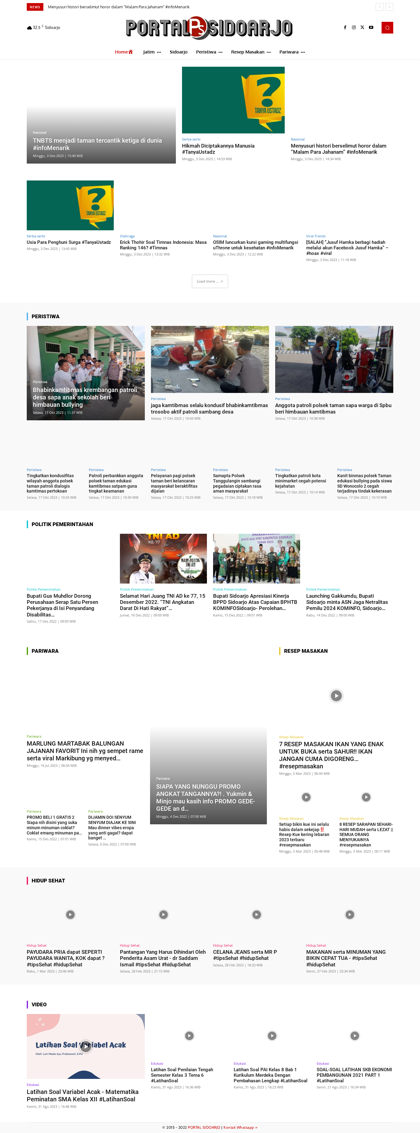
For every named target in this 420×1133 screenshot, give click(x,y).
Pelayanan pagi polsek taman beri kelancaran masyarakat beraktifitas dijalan (174, 483)
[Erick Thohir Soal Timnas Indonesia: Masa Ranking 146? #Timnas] (163, 205)
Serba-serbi (191, 139)
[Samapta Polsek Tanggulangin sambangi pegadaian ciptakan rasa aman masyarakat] (241, 446)
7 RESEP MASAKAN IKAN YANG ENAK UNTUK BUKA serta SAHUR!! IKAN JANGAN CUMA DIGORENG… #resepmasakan (331, 755)
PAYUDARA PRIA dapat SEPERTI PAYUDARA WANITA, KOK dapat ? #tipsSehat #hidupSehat (66, 958)
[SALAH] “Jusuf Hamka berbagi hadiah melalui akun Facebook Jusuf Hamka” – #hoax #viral (347, 248)
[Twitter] (362, 27)
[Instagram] (354, 27)
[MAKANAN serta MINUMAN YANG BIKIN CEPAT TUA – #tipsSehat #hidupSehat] (349, 915)
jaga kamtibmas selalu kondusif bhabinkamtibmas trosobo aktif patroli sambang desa (209, 408)
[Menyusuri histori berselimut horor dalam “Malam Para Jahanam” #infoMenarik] (342, 100)
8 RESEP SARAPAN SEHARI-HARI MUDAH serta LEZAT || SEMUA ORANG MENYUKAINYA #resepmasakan (366, 834)
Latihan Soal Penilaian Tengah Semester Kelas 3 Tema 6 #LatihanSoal (182, 1075)
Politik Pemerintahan (44, 589)
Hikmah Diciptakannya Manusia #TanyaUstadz (218, 149)
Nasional (39, 133)
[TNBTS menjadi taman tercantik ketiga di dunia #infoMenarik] (101, 115)
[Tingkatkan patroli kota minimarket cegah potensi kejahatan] (303, 446)
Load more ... (208, 281)
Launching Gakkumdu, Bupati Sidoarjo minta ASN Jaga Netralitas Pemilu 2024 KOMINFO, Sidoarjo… (347, 602)
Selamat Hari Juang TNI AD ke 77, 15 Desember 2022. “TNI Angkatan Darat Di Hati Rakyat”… (162, 602)
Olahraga (127, 236)
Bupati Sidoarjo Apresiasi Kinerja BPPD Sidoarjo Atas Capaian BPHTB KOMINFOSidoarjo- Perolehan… (255, 602)
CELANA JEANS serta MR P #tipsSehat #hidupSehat (245, 955)
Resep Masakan (291, 737)
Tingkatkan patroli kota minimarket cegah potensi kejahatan (300, 481)
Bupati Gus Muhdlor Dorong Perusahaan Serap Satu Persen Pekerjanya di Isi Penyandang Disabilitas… (62, 605)
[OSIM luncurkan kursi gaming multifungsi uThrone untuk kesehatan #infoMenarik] (256, 205)
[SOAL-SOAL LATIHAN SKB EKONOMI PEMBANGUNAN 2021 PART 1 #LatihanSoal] (355, 1036)
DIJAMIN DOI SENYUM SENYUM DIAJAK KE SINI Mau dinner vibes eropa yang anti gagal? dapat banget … (112, 827)
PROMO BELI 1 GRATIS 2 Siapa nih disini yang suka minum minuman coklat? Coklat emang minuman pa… (54, 825)
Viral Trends (316, 236)
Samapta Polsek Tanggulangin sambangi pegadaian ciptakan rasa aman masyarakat (237, 483)
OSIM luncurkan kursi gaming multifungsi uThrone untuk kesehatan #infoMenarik (255, 245)
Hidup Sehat (36, 945)
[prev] (379, 7)
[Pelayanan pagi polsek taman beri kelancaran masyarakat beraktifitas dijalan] (179, 446)
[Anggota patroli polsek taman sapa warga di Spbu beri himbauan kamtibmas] (334, 359)
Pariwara (34, 736)
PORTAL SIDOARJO (204, 1127)
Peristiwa (40, 382)
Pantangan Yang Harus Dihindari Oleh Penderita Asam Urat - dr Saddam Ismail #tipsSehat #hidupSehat (163, 958)
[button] (387, 28)
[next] (389, 7)
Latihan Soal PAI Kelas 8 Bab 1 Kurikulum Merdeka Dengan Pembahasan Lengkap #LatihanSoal (270, 1075)
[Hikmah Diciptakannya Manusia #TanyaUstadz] (233, 100)
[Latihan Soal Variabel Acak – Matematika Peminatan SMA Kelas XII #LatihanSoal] (86, 1046)
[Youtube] (371, 27)
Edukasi (33, 1084)
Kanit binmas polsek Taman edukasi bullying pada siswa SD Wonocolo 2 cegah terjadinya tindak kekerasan (364, 483)
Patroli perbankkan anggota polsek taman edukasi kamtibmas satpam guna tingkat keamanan (116, 483)
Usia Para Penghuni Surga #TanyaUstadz (88, 6)
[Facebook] (345, 27)
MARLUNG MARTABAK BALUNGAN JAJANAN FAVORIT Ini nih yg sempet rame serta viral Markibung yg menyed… (85, 751)
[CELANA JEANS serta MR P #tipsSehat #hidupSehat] (256, 915)
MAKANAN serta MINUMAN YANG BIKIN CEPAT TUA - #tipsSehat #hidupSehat (346, 958)
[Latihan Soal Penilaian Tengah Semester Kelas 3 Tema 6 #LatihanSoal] (189, 1036)
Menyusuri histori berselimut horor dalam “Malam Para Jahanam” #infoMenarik (338, 149)
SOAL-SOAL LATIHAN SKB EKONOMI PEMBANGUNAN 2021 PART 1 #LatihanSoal (354, 1075)
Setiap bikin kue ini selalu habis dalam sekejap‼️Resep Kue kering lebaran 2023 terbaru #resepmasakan (304, 834)
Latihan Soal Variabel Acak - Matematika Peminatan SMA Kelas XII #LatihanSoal (83, 1095)
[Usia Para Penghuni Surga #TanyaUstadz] (70, 205)
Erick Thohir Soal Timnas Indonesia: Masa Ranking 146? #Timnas (163, 245)
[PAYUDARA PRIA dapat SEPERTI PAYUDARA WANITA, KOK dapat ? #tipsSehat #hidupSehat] (70, 915)
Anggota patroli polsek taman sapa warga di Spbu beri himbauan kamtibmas (333, 408)
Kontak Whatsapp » (241, 1127)
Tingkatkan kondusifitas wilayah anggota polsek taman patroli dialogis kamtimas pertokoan (50, 483)
